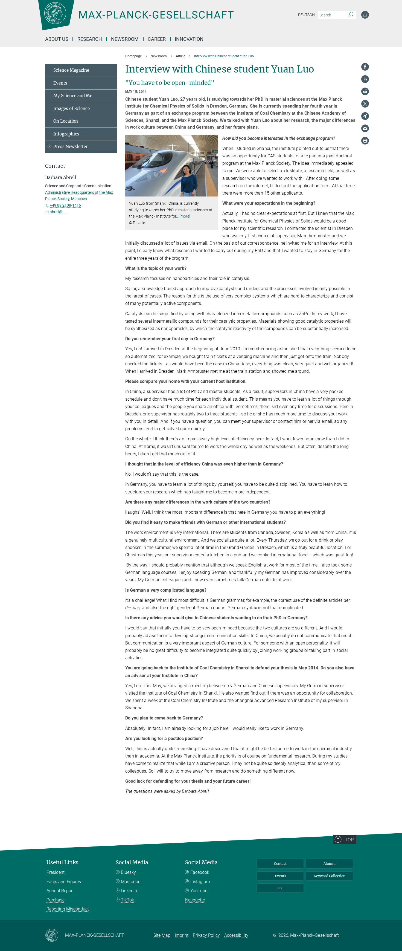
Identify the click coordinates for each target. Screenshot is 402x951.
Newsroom (125, 39)
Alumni (330, 864)
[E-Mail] (365, 128)
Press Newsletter (70, 146)
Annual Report (60, 890)
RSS (280, 888)
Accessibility (236, 935)
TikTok (127, 900)
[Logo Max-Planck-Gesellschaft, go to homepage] (135, 19)
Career (157, 39)
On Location (65, 121)
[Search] (350, 15)
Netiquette (195, 900)
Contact (280, 864)
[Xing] (365, 116)
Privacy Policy (206, 935)
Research (89, 39)
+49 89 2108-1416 (65, 205)
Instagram (200, 881)
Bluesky (128, 872)
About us (56, 39)
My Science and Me (72, 95)
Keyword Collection (329, 876)
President (55, 872)
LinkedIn (129, 890)
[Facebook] (365, 67)
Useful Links (62, 862)
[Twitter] (365, 104)
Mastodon (131, 881)
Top (349, 839)
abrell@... (58, 212)
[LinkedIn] (365, 79)
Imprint (181, 935)
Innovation (189, 39)
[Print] (365, 141)
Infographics (66, 134)
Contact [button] (55, 166)
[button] (213, 192)
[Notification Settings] (365, 15)
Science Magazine (71, 70)
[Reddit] (365, 91)
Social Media (132, 862)
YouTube (198, 890)
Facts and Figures (63, 881)
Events (60, 83)
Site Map (161, 935)
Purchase (55, 900)
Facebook (199, 872)
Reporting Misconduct (67, 909)
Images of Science (71, 108)
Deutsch (306, 15)
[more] (185, 216)
